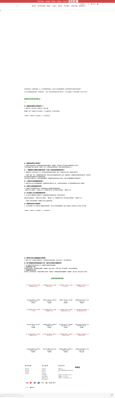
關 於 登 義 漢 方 (45, 376)
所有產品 (54, 6)
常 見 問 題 (27, 371)
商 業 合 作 (44, 371)
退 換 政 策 (27, 373)
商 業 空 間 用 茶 (45, 379)
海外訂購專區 (66, 6)
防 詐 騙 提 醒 (44, 374)
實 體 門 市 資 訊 (45, 377)
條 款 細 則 (44, 368)
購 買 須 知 (27, 368)
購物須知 (60, 6)
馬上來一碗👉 (73, 1)
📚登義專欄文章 (82, 6)
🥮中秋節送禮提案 (41, 6)
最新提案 (48, 6)
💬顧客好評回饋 (74, 6)
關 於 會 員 (27, 370)
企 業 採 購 (44, 373)
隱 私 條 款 (44, 370)
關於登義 (34, 6)
